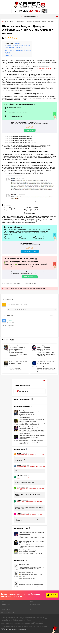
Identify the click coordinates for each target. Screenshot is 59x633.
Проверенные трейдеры (30, 276)
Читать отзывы (30, 130)
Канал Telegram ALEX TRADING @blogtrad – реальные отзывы (31, 533)
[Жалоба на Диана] (16, 566)
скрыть (17, 43)
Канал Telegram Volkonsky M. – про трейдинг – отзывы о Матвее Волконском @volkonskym (32, 437)
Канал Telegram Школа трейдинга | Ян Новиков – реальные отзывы (30, 550)
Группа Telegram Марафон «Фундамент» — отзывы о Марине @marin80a (31, 420)
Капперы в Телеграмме (29, 16)
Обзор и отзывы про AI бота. (30, 251)
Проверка (3, 607)
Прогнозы (32, 601)
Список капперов (5, 609)
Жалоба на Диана (24, 564)
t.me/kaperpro (24, 391)
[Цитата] (22, 309)
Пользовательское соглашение (10, 629)
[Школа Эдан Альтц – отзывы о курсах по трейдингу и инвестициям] (16, 412)
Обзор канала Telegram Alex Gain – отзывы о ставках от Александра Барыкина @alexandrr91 (17, 348)
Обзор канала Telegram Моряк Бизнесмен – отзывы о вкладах (18, 363)
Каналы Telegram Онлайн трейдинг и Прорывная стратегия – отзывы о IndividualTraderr (44, 348)
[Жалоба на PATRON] (16, 583)
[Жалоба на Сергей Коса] (16, 573)
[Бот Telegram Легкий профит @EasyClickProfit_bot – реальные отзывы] (34, 363)
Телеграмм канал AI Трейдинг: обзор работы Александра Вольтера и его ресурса (29, 502)
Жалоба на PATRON (24, 582)
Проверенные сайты (35, 604)
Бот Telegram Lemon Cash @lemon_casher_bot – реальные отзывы (29, 477)
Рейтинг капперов (5, 604)
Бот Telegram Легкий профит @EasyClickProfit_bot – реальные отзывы (45, 363)
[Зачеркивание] (15, 309)
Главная (3, 601)
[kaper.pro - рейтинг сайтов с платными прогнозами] (29, 7)
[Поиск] (44, 381)
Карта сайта (22, 629)
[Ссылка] (24, 309)
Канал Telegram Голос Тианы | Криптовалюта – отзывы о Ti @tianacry (32, 427)
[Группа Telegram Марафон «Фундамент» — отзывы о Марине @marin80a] (16, 421)
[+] (26, 309)
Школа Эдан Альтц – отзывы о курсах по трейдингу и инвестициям (31, 411)
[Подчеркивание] (13, 309)
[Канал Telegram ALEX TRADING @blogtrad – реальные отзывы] (16, 534)
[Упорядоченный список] (17, 309)
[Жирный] (9, 309)
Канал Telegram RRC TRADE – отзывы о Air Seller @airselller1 (31, 542)
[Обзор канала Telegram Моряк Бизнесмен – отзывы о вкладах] (6, 363)
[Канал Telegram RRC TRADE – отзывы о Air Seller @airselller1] (16, 542)
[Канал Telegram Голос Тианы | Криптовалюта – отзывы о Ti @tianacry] (16, 428)
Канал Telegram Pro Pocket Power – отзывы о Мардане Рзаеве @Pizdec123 (30, 489)
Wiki (31, 609)
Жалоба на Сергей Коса (26, 572)
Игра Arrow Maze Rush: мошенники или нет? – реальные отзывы (31, 454)
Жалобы (32, 607)
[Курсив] (11, 309)
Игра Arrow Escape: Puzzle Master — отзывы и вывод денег (29, 514)
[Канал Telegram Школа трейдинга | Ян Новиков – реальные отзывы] (16, 551)
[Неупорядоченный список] (19, 309)
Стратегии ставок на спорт (7, 612)
